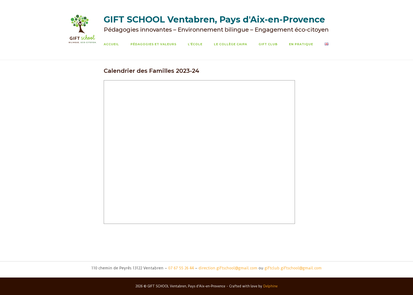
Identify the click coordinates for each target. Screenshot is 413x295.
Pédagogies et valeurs (153, 44)
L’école (195, 44)
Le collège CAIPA (230, 44)
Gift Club (268, 44)
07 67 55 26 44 (181, 268)
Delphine (270, 286)
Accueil (111, 44)
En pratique (301, 44)
